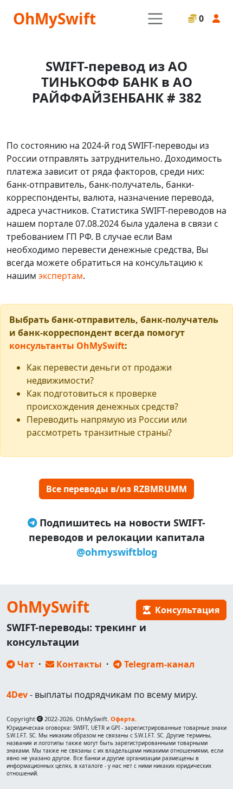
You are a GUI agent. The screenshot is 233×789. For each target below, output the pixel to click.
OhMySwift (54, 18)
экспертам (60, 276)
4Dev (17, 695)
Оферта (123, 719)
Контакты (78, 664)
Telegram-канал (158, 664)
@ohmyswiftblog (116, 551)
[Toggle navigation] (155, 19)
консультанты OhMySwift (67, 346)
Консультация (185, 610)
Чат (24, 664)
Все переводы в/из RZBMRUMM (116, 489)
